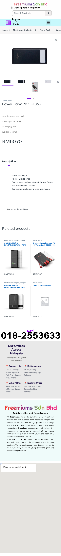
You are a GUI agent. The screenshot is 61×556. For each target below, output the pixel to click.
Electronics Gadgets (22, 30)
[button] (56, 40)
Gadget (23, 240)
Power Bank (45, 30)
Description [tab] (9, 161)
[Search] (48, 13)
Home (5, 30)
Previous (10, 56)
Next (52, 56)
